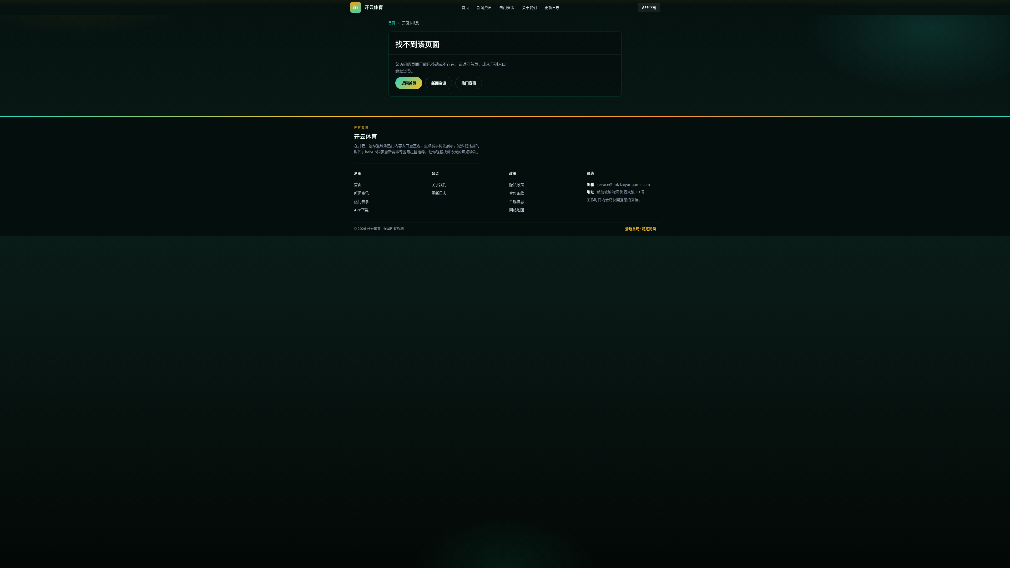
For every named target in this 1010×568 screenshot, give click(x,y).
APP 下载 (649, 7)
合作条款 (516, 193)
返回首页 (408, 83)
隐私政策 (516, 184)
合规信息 (516, 201)
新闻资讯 (484, 7)
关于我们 (529, 7)
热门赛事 (506, 7)
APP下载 (361, 209)
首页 (465, 7)
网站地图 (516, 209)
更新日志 (552, 7)
